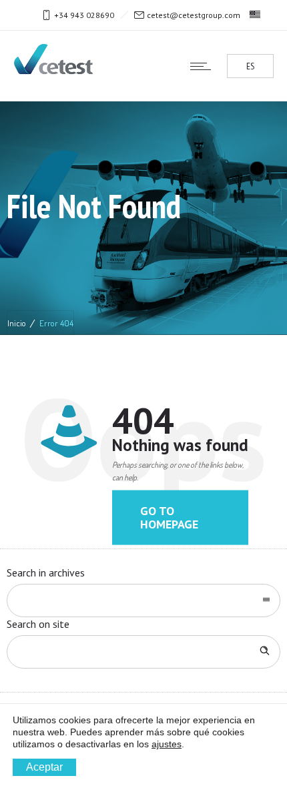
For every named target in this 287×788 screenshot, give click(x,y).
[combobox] (143, 600)
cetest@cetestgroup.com (193, 15)
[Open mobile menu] (203, 66)
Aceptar (44, 767)
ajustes (167, 744)
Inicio (16, 323)
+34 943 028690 (84, 15)
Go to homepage (169, 517)
